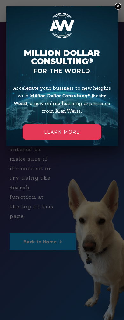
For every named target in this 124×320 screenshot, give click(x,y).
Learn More (62, 132)
